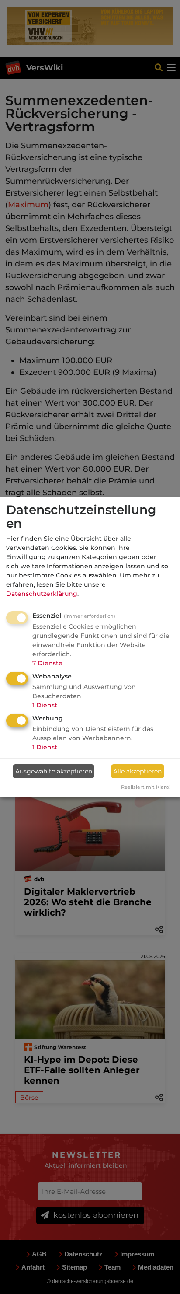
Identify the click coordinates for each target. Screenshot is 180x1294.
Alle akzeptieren (137, 771)
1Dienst (44, 705)
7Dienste (47, 663)
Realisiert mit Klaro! (145, 787)
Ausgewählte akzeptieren (53, 771)
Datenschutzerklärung (41, 594)
